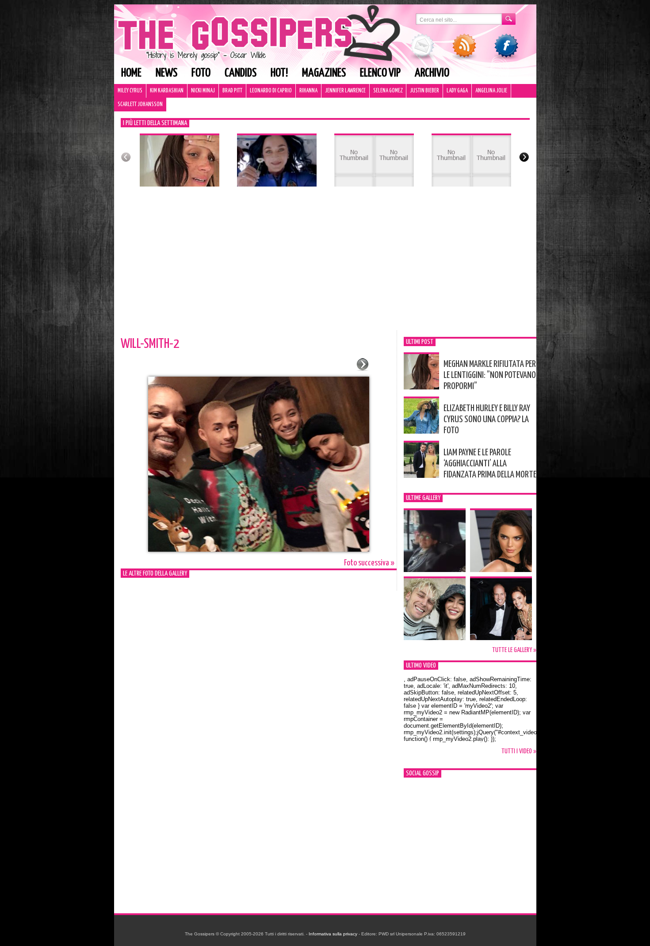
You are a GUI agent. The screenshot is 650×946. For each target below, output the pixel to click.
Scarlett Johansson (140, 104)
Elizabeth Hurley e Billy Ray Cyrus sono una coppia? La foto (487, 419)
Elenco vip (380, 73)
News (166, 73)
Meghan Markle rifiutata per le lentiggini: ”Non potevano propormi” (490, 375)
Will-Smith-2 (150, 344)
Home (131, 73)
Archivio (432, 73)
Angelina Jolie (491, 91)
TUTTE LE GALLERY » (514, 650)
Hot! (279, 73)
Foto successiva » (369, 563)
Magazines (324, 73)
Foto (200, 73)
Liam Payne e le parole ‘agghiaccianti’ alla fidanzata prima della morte (490, 463)
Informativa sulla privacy (333, 933)
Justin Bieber (424, 91)
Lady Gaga (457, 91)
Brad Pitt (232, 91)
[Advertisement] (325, 264)
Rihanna (308, 91)
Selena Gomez (387, 91)
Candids (240, 73)
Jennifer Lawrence (345, 91)
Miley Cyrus (130, 91)
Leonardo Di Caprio (271, 91)
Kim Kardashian (167, 91)
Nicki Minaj (203, 91)
